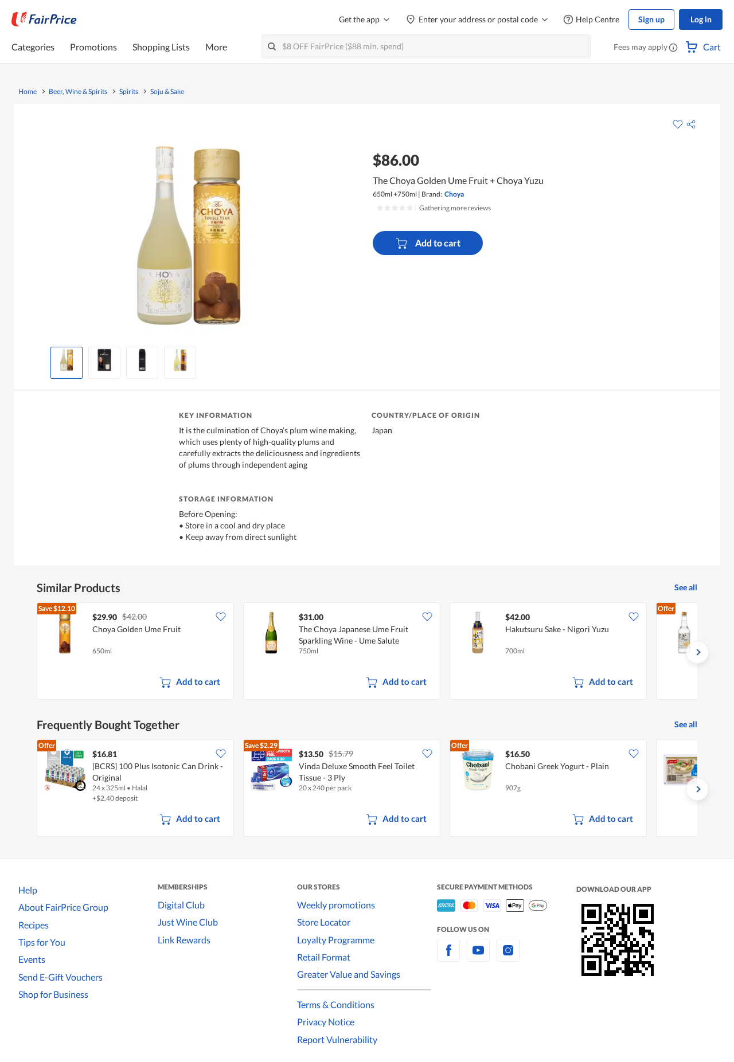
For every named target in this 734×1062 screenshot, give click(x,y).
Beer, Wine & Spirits (78, 91)
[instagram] (508, 956)
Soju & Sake (167, 91)
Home (27, 91)
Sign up (651, 19)
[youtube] (478, 956)
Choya (454, 194)
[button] (673, 48)
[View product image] (66, 360)
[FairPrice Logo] (44, 19)
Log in (701, 19)
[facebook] (448, 956)
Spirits (128, 91)
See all (685, 587)
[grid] (367, 652)
